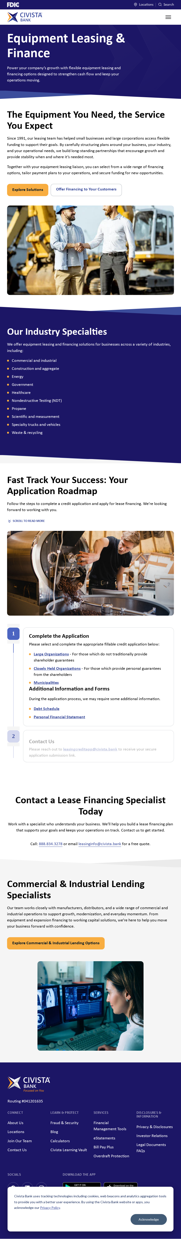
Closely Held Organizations (57, 668)
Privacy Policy (50, 1208)
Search (168, 5)
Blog (54, 1132)
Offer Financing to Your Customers (86, 189)
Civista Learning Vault (68, 1150)
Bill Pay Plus (104, 1147)
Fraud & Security (64, 1123)
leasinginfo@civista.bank (99, 844)
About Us (15, 1123)
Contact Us (17, 1150)
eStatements (104, 1138)
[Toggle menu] (168, 17)
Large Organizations (51, 654)
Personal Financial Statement (59, 717)
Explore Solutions (27, 190)
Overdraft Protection (111, 1156)
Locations (145, 5)
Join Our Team (20, 1141)
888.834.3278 (50, 844)
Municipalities (46, 683)
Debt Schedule (46, 709)
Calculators (60, 1141)
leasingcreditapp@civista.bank (90, 749)
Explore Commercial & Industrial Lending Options (55, 943)
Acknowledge (149, 1219)
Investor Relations (152, 1136)
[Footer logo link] (29, 1090)
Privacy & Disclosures (154, 1127)
